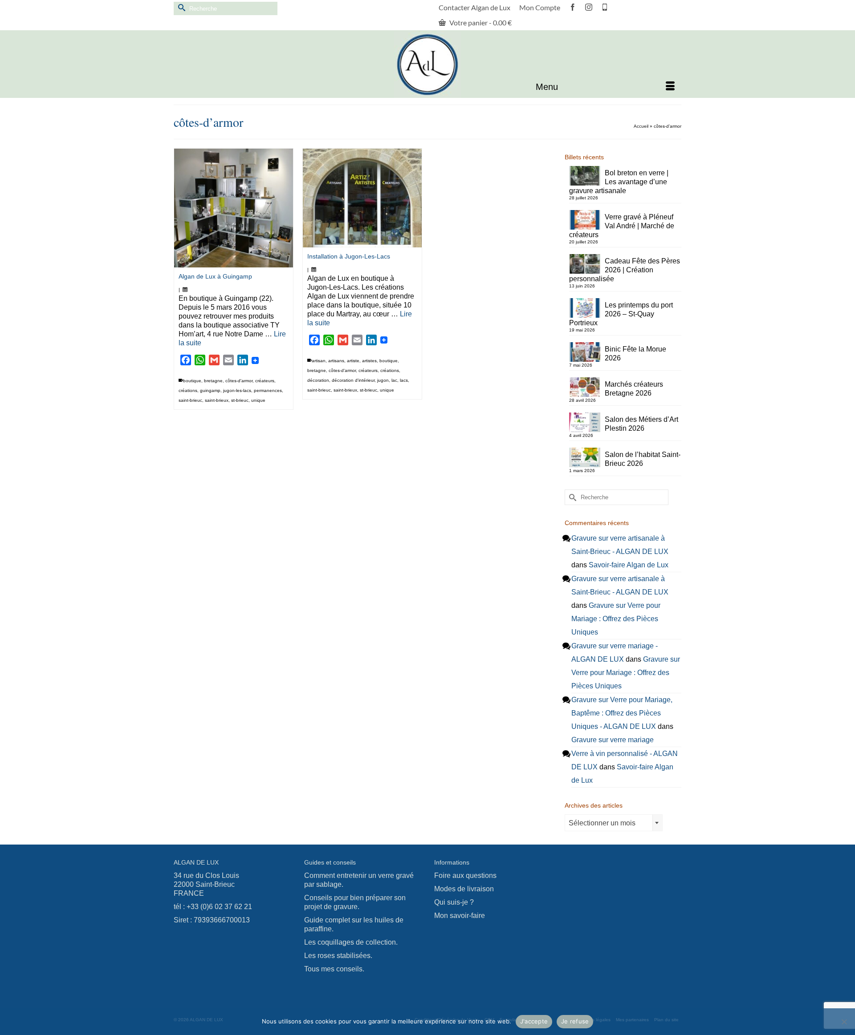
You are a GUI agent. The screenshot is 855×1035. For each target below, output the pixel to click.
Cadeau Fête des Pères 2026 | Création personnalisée (624, 270)
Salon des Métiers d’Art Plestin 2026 (641, 424)
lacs (404, 380)
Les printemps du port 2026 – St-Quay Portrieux (621, 314)
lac (394, 380)
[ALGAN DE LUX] (427, 64)
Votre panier (480, 22)
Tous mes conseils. (334, 969)
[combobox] (614, 822)
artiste (353, 360)
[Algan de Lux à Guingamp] (233, 208)
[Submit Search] (180, 7)
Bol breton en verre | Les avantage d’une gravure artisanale (618, 181)
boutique (192, 380)
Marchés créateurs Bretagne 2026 (634, 388)
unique (258, 400)
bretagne (213, 380)
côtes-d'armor (238, 380)
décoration (318, 380)
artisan (319, 360)
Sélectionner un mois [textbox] (602, 823)
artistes (369, 360)
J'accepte (534, 1021)
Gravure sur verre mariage (612, 740)
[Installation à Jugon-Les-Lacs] (362, 198)
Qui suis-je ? (454, 902)
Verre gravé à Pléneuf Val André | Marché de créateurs (621, 226)
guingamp (210, 390)
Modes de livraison (464, 889)
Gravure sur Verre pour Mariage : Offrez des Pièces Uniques (615, 619)
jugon (383, 380)
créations (188, 390)
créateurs (264, 380)
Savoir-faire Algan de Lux (628, 565)
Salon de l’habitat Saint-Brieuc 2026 (642, 459)
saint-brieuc (190, 400)
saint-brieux (216, 400)
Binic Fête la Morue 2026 (635, 353)
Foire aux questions (465, 875)
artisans (336, 360)
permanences (268, 390)
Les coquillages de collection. (351, 942)
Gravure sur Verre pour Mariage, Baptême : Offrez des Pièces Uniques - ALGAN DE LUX (621, 713)
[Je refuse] (843, 1021)
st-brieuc (239, 400)
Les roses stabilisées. (338, 955)
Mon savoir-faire (459, 915)
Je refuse (575, 1021)
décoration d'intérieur (353, 380)
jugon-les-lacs (237, 390)
